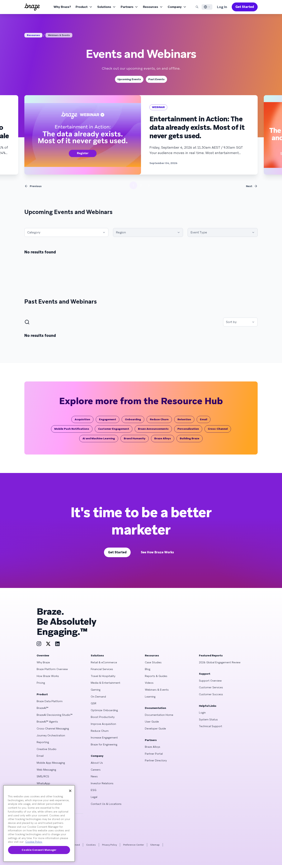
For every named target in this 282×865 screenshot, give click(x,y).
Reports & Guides (156, 676)
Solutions (104, 7)
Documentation (155, 708)
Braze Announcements (153, 428)
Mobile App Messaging (51, 762)
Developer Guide (155, 728)
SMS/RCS (43, 776)
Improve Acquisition (103, 724)
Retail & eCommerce (104, 662)
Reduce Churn (159, 419)
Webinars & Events (59, 35)
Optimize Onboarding (104, 710)
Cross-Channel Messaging (53, 728)
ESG (93, 790)
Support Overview (210, 680)
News (94, 776)
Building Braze (189, 438)
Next (249, 186)
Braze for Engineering (104, 744)
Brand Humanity (134, 438)
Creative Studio (46, 749)
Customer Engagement (113, 428)
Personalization (188, 428)
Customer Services (211, 687)
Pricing (41, 682)
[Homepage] (32, 7)
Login (202, 712)
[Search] (197, 6)
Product (82, 7)
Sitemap (155, 844)
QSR (93, 703)
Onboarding (133, 419)
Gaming (95, 689)
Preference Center (133, 844)
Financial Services (102, 669)
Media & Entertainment (105, 682)
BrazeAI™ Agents (47, 721)
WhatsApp (43, 783)
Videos (149, 682)
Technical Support (210, 726)
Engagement (107, 419)
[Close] (70, 791)
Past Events (156, 79)
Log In (222, 7)
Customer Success (211, 694)
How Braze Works (48, 676)
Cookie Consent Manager (39, 850)
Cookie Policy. (33, 841)
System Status (208, 719)
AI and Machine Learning (98, 438)
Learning (150, 696)
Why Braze (43, 662)
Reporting (43, 742)
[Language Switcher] (207, 7)
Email (203, 419)
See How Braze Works (157, 552)
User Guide (152, 721)
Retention (184, 419)
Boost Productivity (103, 717)
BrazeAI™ (42, 708)
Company (175, 7)
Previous (36, 186)
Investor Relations (102, 783)
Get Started (244, 7)
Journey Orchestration (51, 735)
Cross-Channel (218, 428)
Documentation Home (159, 715)
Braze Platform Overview (52, 669)
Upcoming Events (129, 79)
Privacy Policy (109, 844)
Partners (127, 7)
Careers (96, 769)
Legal (94, 797)
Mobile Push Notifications (71, 428)
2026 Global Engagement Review (220, 662)
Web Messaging (46, 769)
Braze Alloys (162, 438)
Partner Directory (156, 760)
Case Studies (153, 662)
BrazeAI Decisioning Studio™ (55, 715)
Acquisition (82, 419)
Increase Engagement (104, 737)
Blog (147, 669)
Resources (150, 7)
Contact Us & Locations (106, 804)
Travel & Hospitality (103, 676)
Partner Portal (154, 753)
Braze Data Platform (50, 701)
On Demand (98, 696)
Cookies (91, 844)
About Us (97, 762)
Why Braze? (62, 7)
